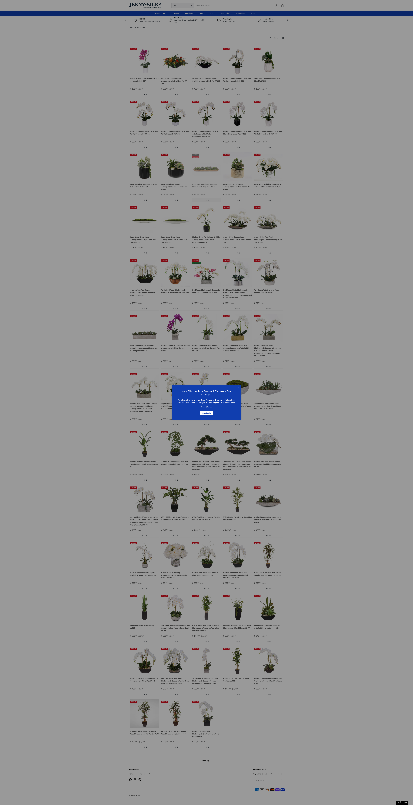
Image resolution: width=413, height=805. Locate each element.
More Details (206, 413)
